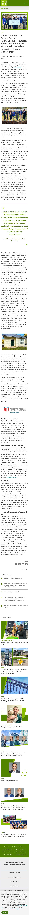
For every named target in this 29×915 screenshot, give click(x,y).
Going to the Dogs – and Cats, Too (13, 578)
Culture (3, 778)
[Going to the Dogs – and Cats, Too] (14, 714)
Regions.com (7, 846)
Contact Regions (8, 854)
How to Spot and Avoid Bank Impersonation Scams (16, 606)
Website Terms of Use (7, 852)
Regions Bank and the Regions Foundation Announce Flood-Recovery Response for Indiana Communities (15, 585)
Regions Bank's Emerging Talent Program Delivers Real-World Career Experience (13, 835)
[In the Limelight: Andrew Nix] (14, 768)
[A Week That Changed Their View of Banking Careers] (14, 630)
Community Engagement (7, 640)
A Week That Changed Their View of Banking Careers (14, 643)
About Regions (18, 846)
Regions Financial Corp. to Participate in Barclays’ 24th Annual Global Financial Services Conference (13, 700)
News (2, 33)
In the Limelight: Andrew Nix (11, 592)
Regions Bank (17, 67)
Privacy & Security (19, 849)
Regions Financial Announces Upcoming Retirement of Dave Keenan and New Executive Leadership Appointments (14, 599)
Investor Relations (7, 849)
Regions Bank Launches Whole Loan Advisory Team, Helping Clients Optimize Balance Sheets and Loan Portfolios (13, 807)
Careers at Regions (20, 854)
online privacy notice (16, 909)
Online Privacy (20, 852)
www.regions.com (11, 477)
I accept (5, 912)
